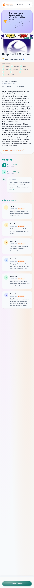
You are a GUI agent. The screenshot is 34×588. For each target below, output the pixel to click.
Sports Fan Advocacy (9, 150)
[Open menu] (29, 5)
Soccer (20, 150)
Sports (5, 38)
